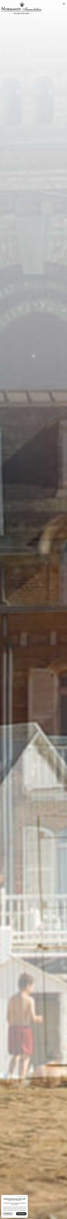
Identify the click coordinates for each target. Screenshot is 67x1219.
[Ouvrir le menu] (64, 3)
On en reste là (21, 1196)
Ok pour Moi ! (21, 1213)
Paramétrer (7, 1213)
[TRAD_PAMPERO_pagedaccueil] (21, 13)
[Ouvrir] (33, 356)
